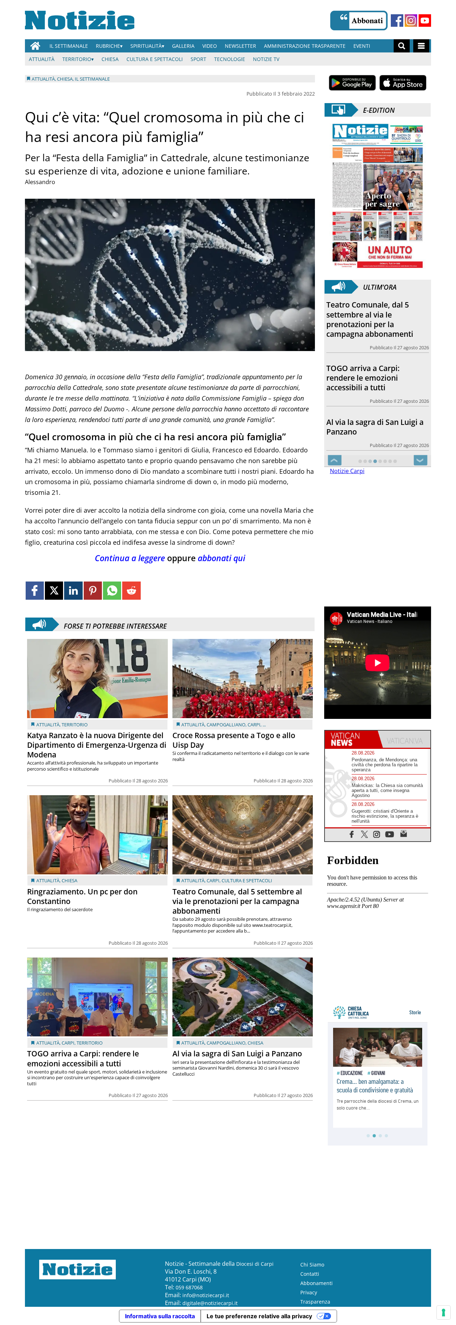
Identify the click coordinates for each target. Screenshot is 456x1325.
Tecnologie (229, 59)
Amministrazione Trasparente (305, 45)
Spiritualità (146, 45)
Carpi (254, 724)
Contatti (309, 1273)
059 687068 (189, 1287)
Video (209, 45)
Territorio (76, 59)
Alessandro (40, 182)
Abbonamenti (316, 1283)
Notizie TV (266, 59)
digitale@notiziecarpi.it (210, 1303)
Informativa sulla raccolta (160, 1316)
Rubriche (108, 45)
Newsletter (240, 45)
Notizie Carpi (347, 471)
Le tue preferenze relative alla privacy (259, 1316)
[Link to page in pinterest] (93, 591)
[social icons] (351, 833)
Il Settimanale (69, 45)
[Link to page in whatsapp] (112, 591)
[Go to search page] (402, 45)
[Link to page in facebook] (35, 591)
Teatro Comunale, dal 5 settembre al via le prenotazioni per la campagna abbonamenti (237, 901)
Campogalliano (226, 724)
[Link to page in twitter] (54, 591)
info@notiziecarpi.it (205, 1295)
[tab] (351, 739)
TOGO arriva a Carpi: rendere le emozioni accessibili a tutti (83, 1058)
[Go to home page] (35, 45)
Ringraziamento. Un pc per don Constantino (82, 896)
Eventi (361, 45)
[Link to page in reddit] (131, 591)
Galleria (183, 45)
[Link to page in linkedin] (73, 591)
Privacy (308, 1292)
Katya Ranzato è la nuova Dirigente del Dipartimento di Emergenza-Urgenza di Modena (96, 745)
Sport (198, 59)
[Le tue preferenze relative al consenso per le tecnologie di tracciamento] (443, 1312)
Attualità (42, 59)
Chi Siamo (312, 1264)
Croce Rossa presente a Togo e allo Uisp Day (233, 740)
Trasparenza (315, 1301)
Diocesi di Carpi (255, 1263)
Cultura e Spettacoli (154, 59)
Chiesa (110, 59)
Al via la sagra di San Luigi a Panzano (237, 1054)
